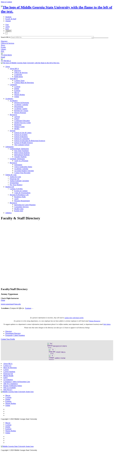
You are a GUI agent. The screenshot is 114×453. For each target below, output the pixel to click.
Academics (9, 99)
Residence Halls (20, 197)
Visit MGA (14, 79)
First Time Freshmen (21, 151)
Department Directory (13, 333)
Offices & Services (7, 43)
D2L (2, 51)
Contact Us (7, 366)
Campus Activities (16, 189)
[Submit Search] (100, 37)
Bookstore (17, 125)
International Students (22, 155)
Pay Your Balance (16, 185)
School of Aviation (20, 135)
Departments (18, 107)
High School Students (22, 153)
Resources (13, 115)
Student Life (9, 187)
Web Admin (107, 324)
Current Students (9, 372)
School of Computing (21, 139)
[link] (17, 392)
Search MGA (5, 37)
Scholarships (14, 183)
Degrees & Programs (21, 103)
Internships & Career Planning (25, 205)
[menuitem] (59, 82)
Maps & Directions (10, 368)
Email (3, 57)
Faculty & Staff (10, 19)
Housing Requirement (22, 201)
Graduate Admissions (17, 159)
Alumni (8, 21)
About (7, 67)
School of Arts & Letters (22, 133)
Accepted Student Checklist (24, 171)
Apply (7, 27)
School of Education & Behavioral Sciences (29, 141)
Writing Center (19, 127)
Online (16, 97)
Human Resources (94, 321)
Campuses (13, 85)
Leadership (18, 75)
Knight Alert (18, 211)
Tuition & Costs (10, 175)
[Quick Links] (6, 33)
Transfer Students (20, 157)
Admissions (9, 147)
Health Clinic (19, 209)
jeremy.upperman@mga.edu (11, 304)
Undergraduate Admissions (19, 149)
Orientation (18, 165)
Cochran (17, 87)
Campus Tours (19, 81)
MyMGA (7, 61)
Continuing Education (22, 121)
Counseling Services (21, 207)
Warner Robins (19, 95)
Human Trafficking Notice (12, 386)
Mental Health (8, 376)
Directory (4, 41)
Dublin (16, 89)
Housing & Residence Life (19, 195)
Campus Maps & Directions (24, 83)
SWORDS (8, 55)
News (3, 45)
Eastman (17, 91)
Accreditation (8, 380)
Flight (3, 300)
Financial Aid (14, 179)
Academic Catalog (20, 109)
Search (8, 31)
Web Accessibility (9, 388)
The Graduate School (21, 145)
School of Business (21, 137)
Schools (12, 131)
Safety (5, 378)
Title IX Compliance (10, 384)
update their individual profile (74, 318)
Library (3, 49)
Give (7, 29)
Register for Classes (21, 111)
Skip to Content (6, 2)
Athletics (8, 213)
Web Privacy (7, 390)
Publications (18, 77)
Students (8, 17)
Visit (7, 25)
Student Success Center (22, 123)
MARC (17, 129)
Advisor (17, 117)
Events (3, 47)
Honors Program (20, 113)
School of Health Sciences (23, 143)
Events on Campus (20, 191)
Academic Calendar (21, 105)
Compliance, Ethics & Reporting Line (16, 382)
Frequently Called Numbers (15, 335)
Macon (16, 93)
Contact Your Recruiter (22, 173)
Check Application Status (23, 167)
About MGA (14, 69)
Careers (6, 370)
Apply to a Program (21, 161)
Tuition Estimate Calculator (19, 181)
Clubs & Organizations (22, 193)
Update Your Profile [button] (8, 339)
